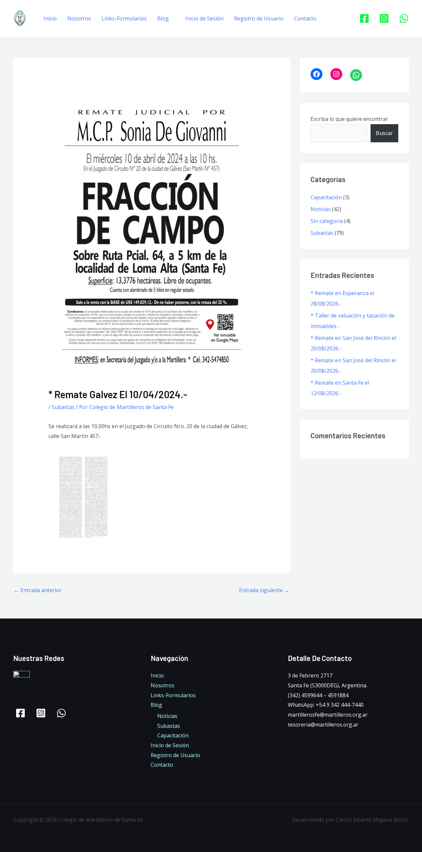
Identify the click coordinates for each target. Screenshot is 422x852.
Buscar (384, 133)
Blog (163, 18)
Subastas (63, 407)
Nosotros (79, 18)
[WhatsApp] (404, 18)
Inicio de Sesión (204, 18)
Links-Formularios (124, 18)
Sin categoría (327, 221)
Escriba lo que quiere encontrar (349, 119)
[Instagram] (384, 18)
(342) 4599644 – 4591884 (318, 695)
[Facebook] (364, 18)
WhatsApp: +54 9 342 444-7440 (326, 704)
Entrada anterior (38, 590)
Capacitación (326, 197)
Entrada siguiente (264, 590)
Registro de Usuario (259, 18)
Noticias (321, 209)
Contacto (305, 18)
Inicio (50, 18)
